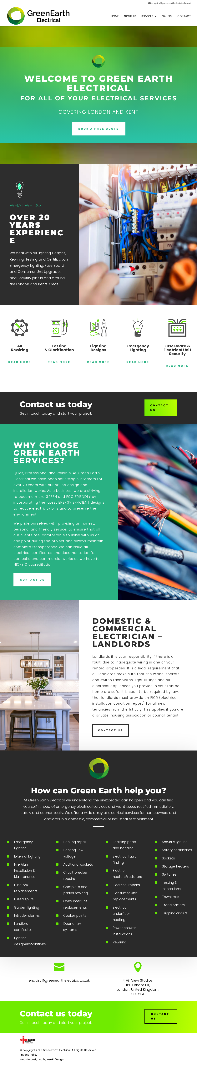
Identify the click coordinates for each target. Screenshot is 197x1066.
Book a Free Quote (98, 128)
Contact (184, 16)
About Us (130, 16)
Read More (19, 362)
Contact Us (159, 408)
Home (115, 16)
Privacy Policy (28, 1054)
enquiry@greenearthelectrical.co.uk (59, 980)
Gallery (167, 16)
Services (147, 16)
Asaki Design (55, 1059)
